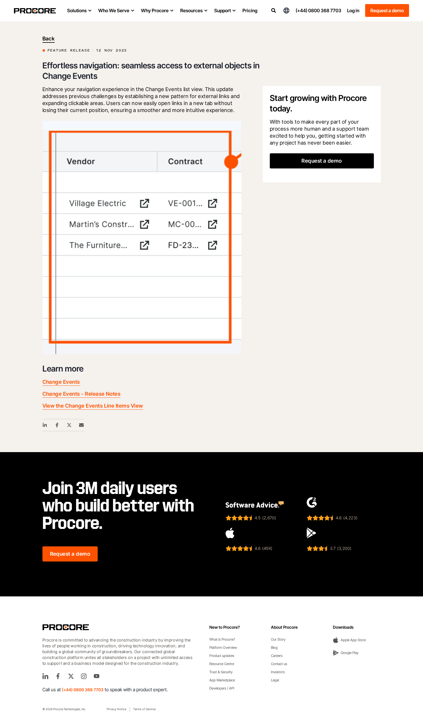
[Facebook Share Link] (57, 425)
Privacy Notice (116, 709)
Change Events (61, 382)
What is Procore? (222, 639)
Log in (353, 10)
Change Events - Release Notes (81, 394)
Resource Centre (221, 664)
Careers (277, 655)
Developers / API (221, 688)
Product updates (221, 655)
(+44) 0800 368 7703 (318, 10)
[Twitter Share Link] (69, 425)
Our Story (278, 639)
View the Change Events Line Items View (92, 406)
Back (48, 38)
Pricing (249, 10)
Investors (278, 672)
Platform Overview (223, 647)
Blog (274, 647)
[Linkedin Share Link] (45, 425)
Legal (275, 680)
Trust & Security (221, 672)
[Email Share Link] (81, 425)
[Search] (273, 10)
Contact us (279, 664)
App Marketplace (222, 680)
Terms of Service (144, 709)
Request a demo (387, 10)
